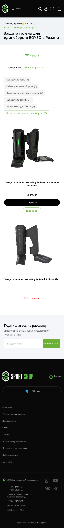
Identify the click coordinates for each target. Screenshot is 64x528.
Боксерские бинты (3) (18, 99)
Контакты (6, 434)
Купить (33, 202)
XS (32, 169)
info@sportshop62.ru (15, 510)
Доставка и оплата (9, 421)
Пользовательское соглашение (14, 448)
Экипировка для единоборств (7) (24, 93)
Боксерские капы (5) (17, 79)
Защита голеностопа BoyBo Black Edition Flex (32, 279)
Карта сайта (7, 462)
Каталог (58, 376)
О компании (7, 407)
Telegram (36, 391)
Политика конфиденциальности (15, 441)
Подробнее (32, 210)
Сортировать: (14, 67)
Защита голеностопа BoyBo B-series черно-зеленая (32, 184)
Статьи (5, 428)
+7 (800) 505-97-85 (15, 490)
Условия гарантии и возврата (14, 414)
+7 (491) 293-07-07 (15, 487)
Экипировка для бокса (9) (20, 106)
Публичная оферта (10, 455)
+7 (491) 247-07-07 (15, 501)
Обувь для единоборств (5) (21, 86)
